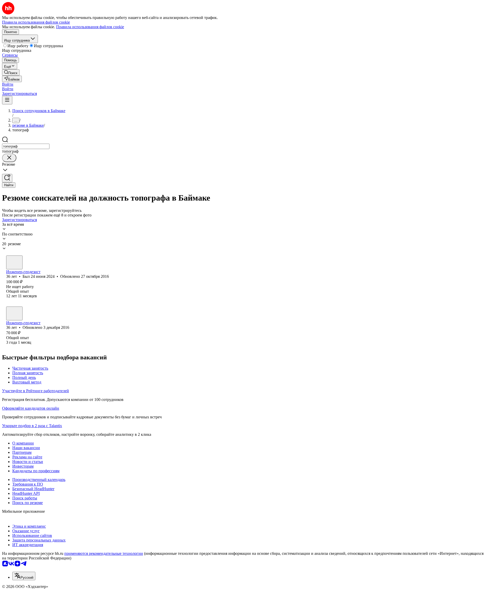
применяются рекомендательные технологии (103, 553)
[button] (7, 84)
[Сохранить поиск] (7, 178)
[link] (10, 72)
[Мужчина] (14, 262)
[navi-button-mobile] (7, 100)
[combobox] (25, 146)
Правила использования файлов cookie (90, 27)
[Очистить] (9, 158)
